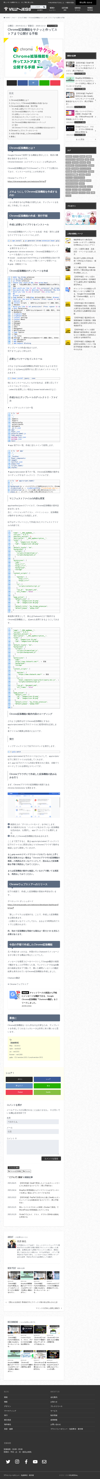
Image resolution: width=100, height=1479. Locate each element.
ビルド (75, 190)
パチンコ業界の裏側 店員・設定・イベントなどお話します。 (85, 251)
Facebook (75, 168)
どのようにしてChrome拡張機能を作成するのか (29, 103)
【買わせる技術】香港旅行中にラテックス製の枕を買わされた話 (32, 1302)
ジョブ (90, 186)
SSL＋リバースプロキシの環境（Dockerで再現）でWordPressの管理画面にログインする (39, 1208)
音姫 (92, 192)
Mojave (91, 171)
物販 (6, 1402)
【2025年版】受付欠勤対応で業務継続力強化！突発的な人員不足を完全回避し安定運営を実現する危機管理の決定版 (85, 308)
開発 (6, 1397)
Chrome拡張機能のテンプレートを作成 (29, 112)
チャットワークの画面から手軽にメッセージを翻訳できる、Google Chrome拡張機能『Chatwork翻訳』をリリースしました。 (85, 293)
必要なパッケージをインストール (27, 114)
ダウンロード (82, 171)
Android (82, 162)
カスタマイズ (70, 159)
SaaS (91, 159)
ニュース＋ (52, 8)
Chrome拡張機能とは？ (20, 100)
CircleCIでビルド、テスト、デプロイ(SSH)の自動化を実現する (39, 1215)
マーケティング (10, 1411)
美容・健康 (8, 1429)
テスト (68, 190)
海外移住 (7, 1424)
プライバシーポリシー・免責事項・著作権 (66, 1429)
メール (10, 1127)
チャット (69, 177)
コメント (12, 1138)
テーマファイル (79, 177)
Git (80, 190)
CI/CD (68, 192)
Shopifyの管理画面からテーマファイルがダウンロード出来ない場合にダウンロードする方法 (39, 1191)
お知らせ (53, 1402)
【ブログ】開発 (13, 1168)
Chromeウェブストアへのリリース (24, 130)
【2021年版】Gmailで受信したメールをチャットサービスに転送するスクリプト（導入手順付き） (39, 1184)
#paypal (82, 180)
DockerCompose (71, 184)
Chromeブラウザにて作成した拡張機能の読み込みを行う (35, 128)
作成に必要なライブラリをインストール (29, 109)
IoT (75, 171)
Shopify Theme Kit (72, 180)
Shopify (82, 156)
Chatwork (80, 159)
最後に (13, 136)
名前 (9, 1118)
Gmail (88, 174)
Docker (81, 184)
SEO (6, 1415)
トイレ (68, 196)
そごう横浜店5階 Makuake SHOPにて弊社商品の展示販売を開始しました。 (85, 270)
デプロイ (83, 186)
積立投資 (7, 1420)
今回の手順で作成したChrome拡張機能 (26, 133)
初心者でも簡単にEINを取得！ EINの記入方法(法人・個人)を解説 (85, 260)
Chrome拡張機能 (15, 1171)
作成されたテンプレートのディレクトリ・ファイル (33, 117)
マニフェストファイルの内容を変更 (27, 120)
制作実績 (90, 8)
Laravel (91, 165)
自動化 (89, 156)
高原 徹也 (21, 1241)
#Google (69, 171)
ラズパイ (82, 192)
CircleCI (74, 192)
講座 (65, 8)
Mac (88, 162)
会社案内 (39, 8)
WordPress (70, 165)
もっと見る (80, 139)
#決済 (89, 180)
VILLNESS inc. (73, 1475)
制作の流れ (70, 2)
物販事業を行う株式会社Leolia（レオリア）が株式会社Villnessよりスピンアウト (84, 242)
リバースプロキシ (72, 186)
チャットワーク (85, 168)
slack (87, 159)
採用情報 (53, 1420)
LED (88, 192)
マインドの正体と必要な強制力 (48, 1308)
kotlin (68, 168)
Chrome (27, 1171)
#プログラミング (81, 165)
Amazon (69, 156)
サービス (77, 8)
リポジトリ (86, 190)
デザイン (7, 1406)
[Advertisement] (80, 37)
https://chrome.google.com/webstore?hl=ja (26, 181)
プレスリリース (56, 1406)
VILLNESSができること (56, 2)
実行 (16, 125)
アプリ (76, 156)
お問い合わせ (87, 2)
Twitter (82, 174)
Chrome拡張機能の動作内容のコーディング (30, 122)
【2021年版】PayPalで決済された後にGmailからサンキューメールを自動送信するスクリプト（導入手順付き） (39, 1200)
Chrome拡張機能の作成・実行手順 (24, 106)
